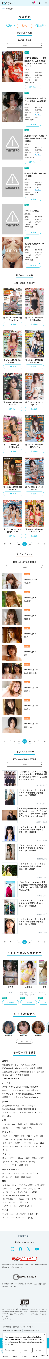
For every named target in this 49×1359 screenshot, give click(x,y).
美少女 (8, 1158)
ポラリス (38, 1112)
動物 (21, 1217)
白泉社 (12, 1075)
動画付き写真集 (9, 1109)
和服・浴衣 (24, 1128)
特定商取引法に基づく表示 (12, 1331)
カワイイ (28, 1161)
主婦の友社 (7, 1072)
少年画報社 (24, 1072)
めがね (8, 1128)
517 (19, 942)
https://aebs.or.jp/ (7, 1319)
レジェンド (10, 1202)
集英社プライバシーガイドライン (24, 1327)
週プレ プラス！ (24, 26)
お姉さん (23, 1158)
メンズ (8, 1217)
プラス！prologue (27, 1105)
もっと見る (24, 1041)
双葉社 (27, 1075)
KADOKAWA (30, 1065)
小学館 (15, 1072)
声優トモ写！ (28, 1112)
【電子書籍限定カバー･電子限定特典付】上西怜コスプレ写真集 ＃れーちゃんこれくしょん (35, 62)
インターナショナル (32, 1146)
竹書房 (33, 1072)
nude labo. (6, 1116)
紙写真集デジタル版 (10, 1105)
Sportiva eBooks (31, 1097)
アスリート (10, 1206)
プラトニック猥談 (31, 211)
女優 (40, 1185)
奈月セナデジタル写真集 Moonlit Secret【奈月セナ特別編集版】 (35, 138)
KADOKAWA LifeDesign (12, 1068)
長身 (7, 1143)
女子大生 (35, 1189)
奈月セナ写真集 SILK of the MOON (35, 174)
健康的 (20, 1143)
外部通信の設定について (32, 1331)
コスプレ (9, 1124)
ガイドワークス (17, 1065)
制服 (23, 1124)
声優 (21, 1189)
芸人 (25, 1202)
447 (30, 741)
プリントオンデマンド (11, 1112)
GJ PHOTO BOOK (10, 1090)
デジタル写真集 (9, 26)
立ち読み (32, 87)
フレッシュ (36, 1143)
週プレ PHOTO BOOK (11, 1087)
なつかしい (10, 1161)
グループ (33, 1173)
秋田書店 (6, 1065)
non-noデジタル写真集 (11, 1094)
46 (30, 544)
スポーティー (11, 1146)
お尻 (39, 1136)
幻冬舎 (32, 1068)
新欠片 (5, 1075)
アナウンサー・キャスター (16, 1195)
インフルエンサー (13, 1199)
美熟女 (38, 1158)
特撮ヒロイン (34, 1199)
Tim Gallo (38, 115)
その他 (33, 1217)
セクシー (10, 1165)
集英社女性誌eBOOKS (31, 1094)
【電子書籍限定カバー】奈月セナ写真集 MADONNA (35, 99)
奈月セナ (27, 104)
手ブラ (8, 1214)
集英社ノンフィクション (12, 1097)
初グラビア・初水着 (28, 1214)
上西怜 (26, 69)
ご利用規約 (7, 1327)
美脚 (29, 1139)
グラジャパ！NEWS (39, 26)
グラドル (10, 1185)
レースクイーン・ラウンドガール (20, 1192)
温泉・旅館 (23, 1177)
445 (19, 741)
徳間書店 (40, 1072)
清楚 (24, 1165)
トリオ (19, 1173)
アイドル (26, 1185)
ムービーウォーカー (10, 1078)
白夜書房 (19, 1075)
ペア (7, 1173)
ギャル (8, 1150)
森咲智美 (27, 214)
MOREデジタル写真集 (28, 1090)
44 (19, 544)
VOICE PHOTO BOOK (26, 1109)
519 (30, 942)
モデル (8, 1189)
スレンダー (11, 1136)
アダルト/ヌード (26, 1206)
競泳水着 (37, 1124)
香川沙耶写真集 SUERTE (34, 244)
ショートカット (12, 1139)
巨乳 (27, 1136)
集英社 (39, 1068)
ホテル (8, 1177)
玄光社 (26, 1068)
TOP (3, 9)
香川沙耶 (27, 247)
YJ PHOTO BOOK (30, 1087)
